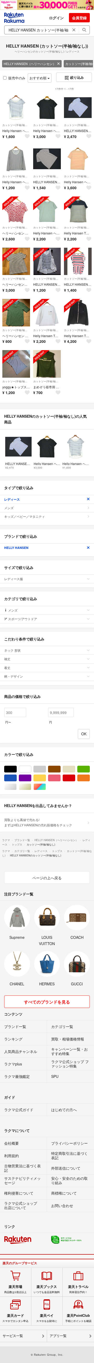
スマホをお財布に (46, 1318)
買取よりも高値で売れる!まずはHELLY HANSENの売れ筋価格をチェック (38, 822)
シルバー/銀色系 (16, 786)
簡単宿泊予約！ (78, 1289)
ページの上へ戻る (47, 877)
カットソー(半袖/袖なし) (16, 125)
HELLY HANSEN (16, 547)
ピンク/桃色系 (60, 778)
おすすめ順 (39, 77)
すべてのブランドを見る (47, 1002)
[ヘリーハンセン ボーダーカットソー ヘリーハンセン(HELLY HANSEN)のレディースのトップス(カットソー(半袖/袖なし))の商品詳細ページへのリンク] (16, 261)
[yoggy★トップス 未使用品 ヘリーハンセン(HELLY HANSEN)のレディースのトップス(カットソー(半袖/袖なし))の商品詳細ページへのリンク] (16, 364)
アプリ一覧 (58, 1336)
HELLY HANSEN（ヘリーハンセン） (30, 63)
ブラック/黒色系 (16, 769)
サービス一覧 (13, 1336)
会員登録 (79, 17)
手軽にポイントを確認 (78, 1318)
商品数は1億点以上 (15, 1289)
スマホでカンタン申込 (15, 1318)
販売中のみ (16, 77)
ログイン (56, 17)
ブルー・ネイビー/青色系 (16, 778)
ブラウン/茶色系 (60, 769)
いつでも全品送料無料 (47, 1289)
